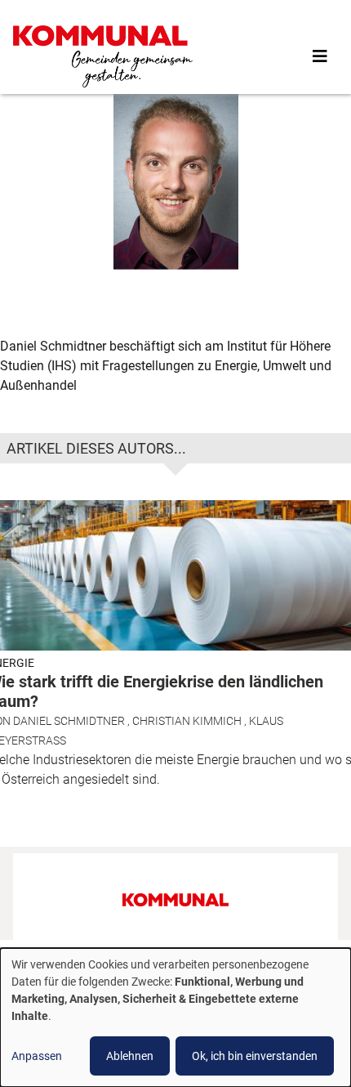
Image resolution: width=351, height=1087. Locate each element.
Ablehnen (129, 1055)
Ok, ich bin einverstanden (255, 1055)
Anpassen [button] (36, 1055)
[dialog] (175, 1017)
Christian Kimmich (187, 720)
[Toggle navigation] (320, 56)
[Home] (103, 56)
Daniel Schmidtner (69, 720)
